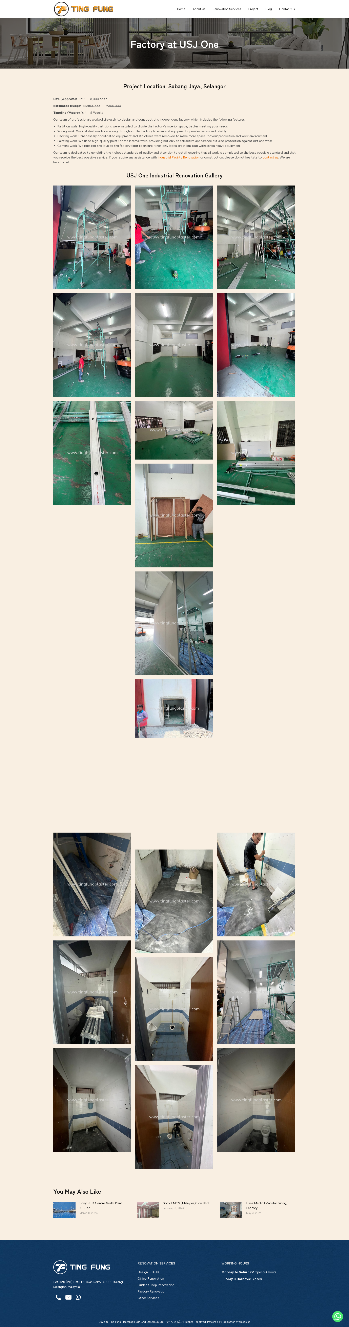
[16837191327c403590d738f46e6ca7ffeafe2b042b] (256, 1100)
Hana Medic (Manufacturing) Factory (267, 1205)
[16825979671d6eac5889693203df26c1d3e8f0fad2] (92, 669)
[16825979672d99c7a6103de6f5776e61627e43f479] (174, 1009)
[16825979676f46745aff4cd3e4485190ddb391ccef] (92, 345)
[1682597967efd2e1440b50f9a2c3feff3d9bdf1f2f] (256, 237)
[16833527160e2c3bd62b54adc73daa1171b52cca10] (92, 992)
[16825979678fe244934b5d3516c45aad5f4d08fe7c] (256, 453)
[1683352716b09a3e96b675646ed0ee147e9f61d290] (92, 777)
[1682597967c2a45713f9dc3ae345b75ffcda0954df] (256, 345)
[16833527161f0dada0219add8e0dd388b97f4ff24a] (174, 901)
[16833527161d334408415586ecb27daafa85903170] (174, 515)
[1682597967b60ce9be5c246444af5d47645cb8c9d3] (174, 345)
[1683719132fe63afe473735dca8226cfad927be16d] (92, 1100)
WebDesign (243, 1321)
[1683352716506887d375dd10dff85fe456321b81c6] (256, 992)
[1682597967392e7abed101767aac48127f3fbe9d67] (92, 453)
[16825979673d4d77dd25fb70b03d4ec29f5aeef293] (174, 237)
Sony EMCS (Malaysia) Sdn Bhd (186, 1203)
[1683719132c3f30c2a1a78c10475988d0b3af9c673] (92, 561)
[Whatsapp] (337, 1316)
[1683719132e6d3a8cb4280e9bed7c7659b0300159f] (174, 708)
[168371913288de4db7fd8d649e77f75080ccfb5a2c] (174, 794)
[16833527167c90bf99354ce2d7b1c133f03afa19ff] (256, 884)
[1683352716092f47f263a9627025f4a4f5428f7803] (92, 884)
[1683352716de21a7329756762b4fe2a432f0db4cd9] (256, 669)
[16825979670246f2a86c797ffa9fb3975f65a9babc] (174, 430)
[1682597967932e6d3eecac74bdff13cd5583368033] (174, 1117)
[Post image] (64, 1210)
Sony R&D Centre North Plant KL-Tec (101, 1205)
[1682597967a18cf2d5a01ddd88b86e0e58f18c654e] (92, 237)
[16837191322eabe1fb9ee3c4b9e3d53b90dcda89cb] (256, 561)
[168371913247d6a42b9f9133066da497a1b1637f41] (256, 777)
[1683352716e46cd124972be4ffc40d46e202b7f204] (174, 623)
